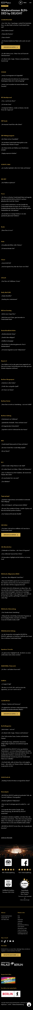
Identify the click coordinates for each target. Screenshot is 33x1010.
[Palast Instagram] (2, 941)
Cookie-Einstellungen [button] (22, 930)
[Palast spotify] (13, 941)
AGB (19, 917)
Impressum (20, 923)
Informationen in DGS (22, 928)
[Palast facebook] (7, 941)
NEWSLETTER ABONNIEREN (9, 955)
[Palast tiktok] (5, 941)
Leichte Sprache (21, 926)
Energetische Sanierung (23, 932)
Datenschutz (20, 919)
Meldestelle (20, 921)
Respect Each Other (6, 974)
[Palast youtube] (10, 941)
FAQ (19, 916)
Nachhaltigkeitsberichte (23, 933)
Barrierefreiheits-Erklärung (23, 924)
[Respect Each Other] (8, 980)
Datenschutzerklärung (18, 1004)
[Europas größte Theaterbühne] (6, 2)
